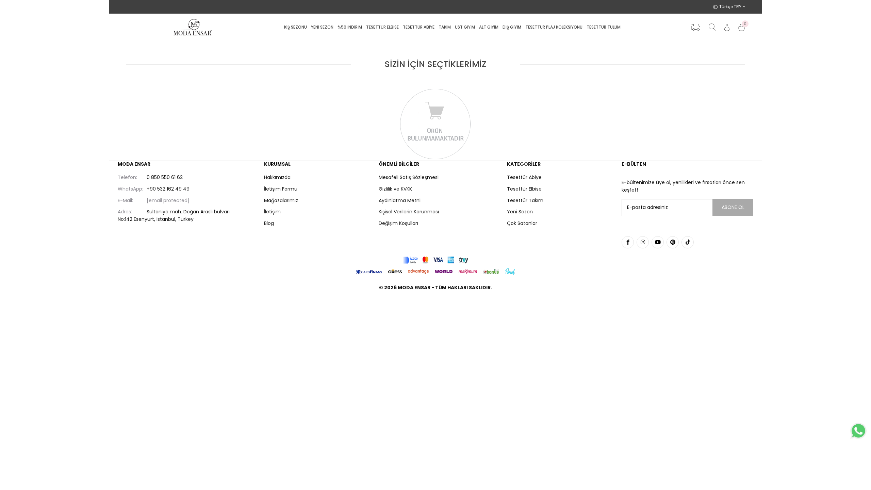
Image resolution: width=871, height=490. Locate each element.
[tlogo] (435, 305)
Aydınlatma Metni (400, 200)
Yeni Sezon (520, 211)
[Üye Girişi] (726, 27)
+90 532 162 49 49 (154, 188)
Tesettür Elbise (524, 188)
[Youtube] (658, 242)
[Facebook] (628, 242)
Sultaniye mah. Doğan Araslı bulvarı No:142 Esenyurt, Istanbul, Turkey (174, 215)
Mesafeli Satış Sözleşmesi (409, 177)
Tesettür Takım (525, 200)
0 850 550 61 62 (150, 177)
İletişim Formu (280, 188)
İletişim (272, 211)
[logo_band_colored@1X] (435, 260)
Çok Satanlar (522, 223)
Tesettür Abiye (524, 177)
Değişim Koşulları (398, 223)
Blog (269, 223)
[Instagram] (643, 242)
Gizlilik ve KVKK (395, 188)
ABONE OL (733, 207)
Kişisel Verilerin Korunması (409, 211)
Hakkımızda (277, 177)
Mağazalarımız (281, 200)
